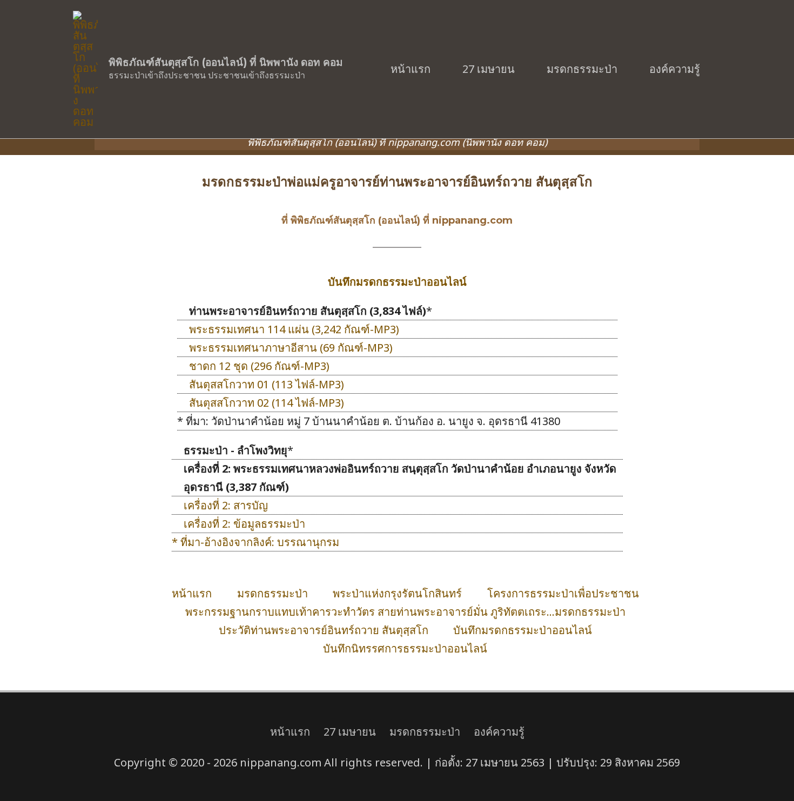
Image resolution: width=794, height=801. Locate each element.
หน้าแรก (410, 69)
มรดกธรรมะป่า (582, 69)
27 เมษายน (488, 69)
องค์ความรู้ (674, 69)
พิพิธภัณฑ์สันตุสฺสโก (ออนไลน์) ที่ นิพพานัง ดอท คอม (226, 62)
